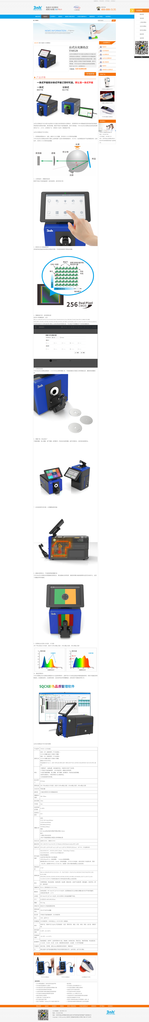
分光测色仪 (47, 42)
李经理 (142, 18)
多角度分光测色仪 (107, 69)
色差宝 (104, 65)
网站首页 (38, 16)
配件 (74, 1008)
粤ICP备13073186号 (86, 1017)
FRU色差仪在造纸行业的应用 (74, 991)
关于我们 (107, 1)
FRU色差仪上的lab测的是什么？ (74, 985)
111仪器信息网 (77, 9)
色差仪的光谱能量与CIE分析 (73, 997)
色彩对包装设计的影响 (41, 995)
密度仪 (60, 16)
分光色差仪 (105, 50)
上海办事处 (143, 22)
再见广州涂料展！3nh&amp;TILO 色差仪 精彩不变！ (48, 1001)
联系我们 (113, 1)
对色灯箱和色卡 (82, 16)
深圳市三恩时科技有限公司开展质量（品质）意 (78, 999)
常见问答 (102, 1)
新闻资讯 (92, 16)
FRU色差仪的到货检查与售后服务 (44, 989)
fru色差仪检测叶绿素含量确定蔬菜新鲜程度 (46, 991)
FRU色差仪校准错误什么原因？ (43, 985)
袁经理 (142, 38)
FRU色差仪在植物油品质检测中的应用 (45, 993)
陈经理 (142, 14)
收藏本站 (96, 1)
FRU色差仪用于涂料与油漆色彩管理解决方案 (46, 987)
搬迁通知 (69, 983)
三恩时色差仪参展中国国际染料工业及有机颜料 (78, 1001)
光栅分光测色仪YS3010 (107, 103)
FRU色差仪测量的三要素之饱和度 (75, 987)
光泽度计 (52, 16)
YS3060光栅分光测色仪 (107, 116)
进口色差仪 (105, 62)
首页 (40, 42)
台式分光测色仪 (106, 58)
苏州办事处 (143, 30)
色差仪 (45, 16)
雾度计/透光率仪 (70, 16)
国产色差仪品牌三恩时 (41, 999)
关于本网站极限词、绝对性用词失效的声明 (46, 983)
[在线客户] (132, 10)
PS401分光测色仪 (65, 977)
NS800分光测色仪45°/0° (107, 89)
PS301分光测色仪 (45, 977)
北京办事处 (143, 26)
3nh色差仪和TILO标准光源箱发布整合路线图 (77, 995)
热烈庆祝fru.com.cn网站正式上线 (74, 993)
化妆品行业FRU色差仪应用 (73, 989)
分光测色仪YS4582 (86, 977)
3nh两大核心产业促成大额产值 (43, 997)
